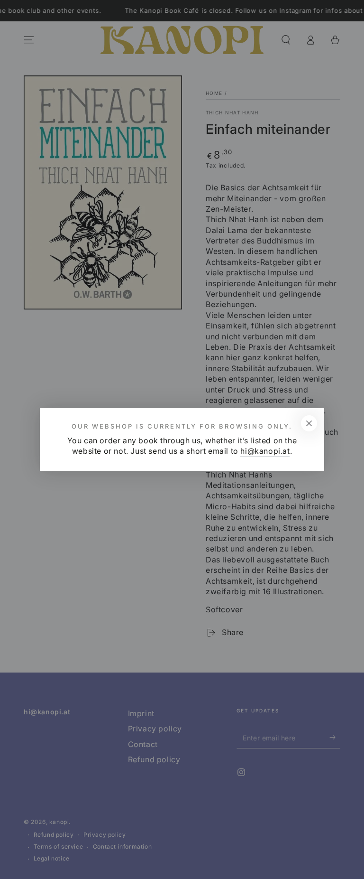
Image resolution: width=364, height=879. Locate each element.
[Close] (309, 423)
